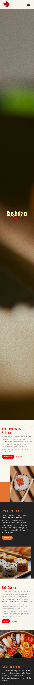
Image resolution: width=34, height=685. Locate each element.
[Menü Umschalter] (28, 4)
